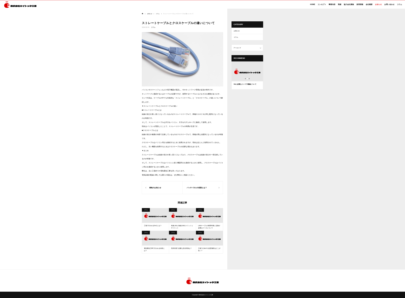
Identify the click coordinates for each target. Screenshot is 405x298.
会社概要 (369, 4)
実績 (339, 4)
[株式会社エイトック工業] (20, 4)
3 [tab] (249, 78)
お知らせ (378, 4)
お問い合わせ (389, 4)
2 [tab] (247, 78)
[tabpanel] (247, 75)
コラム (399, 4)
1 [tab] (245, 78)
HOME (312, 4)
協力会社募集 (349, 4)
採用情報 (359, 4)
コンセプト (322, 4)
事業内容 (332, 4)
